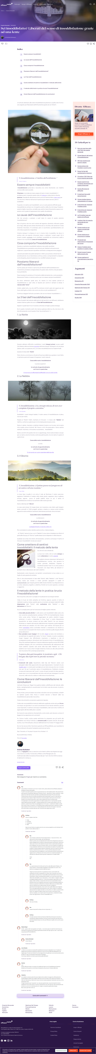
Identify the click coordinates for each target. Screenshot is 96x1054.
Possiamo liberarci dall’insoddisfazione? (36, 71)
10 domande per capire (40, 452)
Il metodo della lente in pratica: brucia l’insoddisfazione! (41, 88)
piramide (36, 346)
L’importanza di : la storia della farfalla (40, 372)
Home (2, 10)
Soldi (50, 1012)
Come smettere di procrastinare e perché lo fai (85, 259)
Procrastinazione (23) (81, 294)
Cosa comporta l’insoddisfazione (34, 65)
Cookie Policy (53, 1035)
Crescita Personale (10, 10)
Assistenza (76, 1035)
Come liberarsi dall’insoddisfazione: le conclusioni (39, 94)
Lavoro (51, 1007)
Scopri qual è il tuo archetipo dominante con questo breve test (85, 183)
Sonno (74, 1005)
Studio (4, 1009)
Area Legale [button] (53, 1021)
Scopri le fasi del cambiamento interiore (84, 172)
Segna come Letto (23, 767)
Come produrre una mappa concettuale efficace (83, 229)
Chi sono (50, 4)
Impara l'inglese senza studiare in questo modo (85, 248)
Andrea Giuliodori (23, 749)
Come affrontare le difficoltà (83, 189)
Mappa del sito (77, 1039)
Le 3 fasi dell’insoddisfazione (32, 77)
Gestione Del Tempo (32, 1005)
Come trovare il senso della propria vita (84, 253)
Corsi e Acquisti (77, 1031)
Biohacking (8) (79, 281)
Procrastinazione (31, 1007)
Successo (75, 1007)
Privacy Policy (53, 1031)
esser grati (57, 197)
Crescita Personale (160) (82, 284)
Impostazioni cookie (61, 1050)
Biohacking (29, 1012)
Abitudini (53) (79, 274)
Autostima (5, 1007)
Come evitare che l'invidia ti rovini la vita (84, 167)
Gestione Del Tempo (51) (82, 287)
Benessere (29, 1011)
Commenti (20, 782)
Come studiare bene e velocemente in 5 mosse (84, 200)
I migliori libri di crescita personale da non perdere (85, 222)
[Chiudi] (93, 1050)
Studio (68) (78, 297)
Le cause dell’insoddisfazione (33, 60)
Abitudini (5, 1012)
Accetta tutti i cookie (85, 1050)
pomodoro (26, 627)
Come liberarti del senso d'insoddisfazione (85, 156)
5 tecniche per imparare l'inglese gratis (84, 205)
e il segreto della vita (40, 527)
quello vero (22, 667)
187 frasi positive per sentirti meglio (83, 161)
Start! (46, 634)
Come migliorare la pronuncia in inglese (83, 235)
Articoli (35, 4)
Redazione (76, 1047)
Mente (27, 1009)
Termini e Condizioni (55, 1027)
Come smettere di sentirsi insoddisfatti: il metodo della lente (42, 82)
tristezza (44, 195)
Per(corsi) (43, 4)
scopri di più (20, 762)
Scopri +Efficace (27, 4)
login (28, 777)
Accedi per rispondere (26, 811)
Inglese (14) (78, 291)
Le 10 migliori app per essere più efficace (84, 216)
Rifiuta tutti (73, 1050)
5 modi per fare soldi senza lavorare (83, 195)
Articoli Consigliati (78, 1043)
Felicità (51, 1005)
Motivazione (52, 1009)
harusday (24, 738)
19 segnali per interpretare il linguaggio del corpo (85, 241)
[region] (48, 1050)
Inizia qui (17, 4)
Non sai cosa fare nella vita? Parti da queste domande (84, 150)
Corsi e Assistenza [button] (78, 1021)
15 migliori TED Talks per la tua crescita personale (85, 177)
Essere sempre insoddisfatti (32, 54)
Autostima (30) (79, 278)
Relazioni (51, 1011)
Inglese (4, 1011)
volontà (55, 556)
